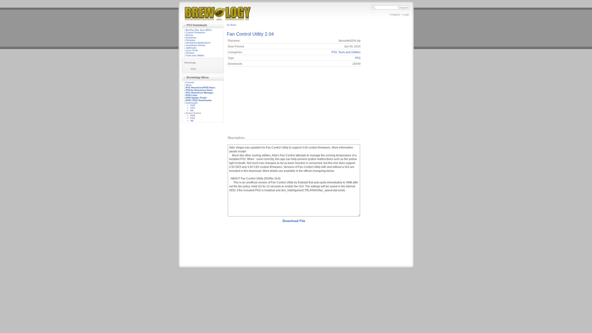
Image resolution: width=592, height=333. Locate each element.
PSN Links (191, 95)
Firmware (190, 40)
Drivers (189, 35)
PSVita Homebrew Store (199, 90)
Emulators (191, 37)
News (188, 85)
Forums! (190, 82)
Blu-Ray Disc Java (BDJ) (198, 30)
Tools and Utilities (195, 55)
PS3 (192, 108)
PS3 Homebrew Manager (199, 92)
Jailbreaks (191, 47)
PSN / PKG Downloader (199, 100)
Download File (294, 221)
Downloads (191, 103)
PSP (192, 105)
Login (406, 14)
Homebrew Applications (198, 42)
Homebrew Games (195, 45)
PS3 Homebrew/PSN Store (200, 87)
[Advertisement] (202, 195)
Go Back (231, 25)
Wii (191, 110)
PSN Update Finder (196, 97)
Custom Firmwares (195, 32)
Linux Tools (192, 50)
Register (395, 14)
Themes (190, 53)
